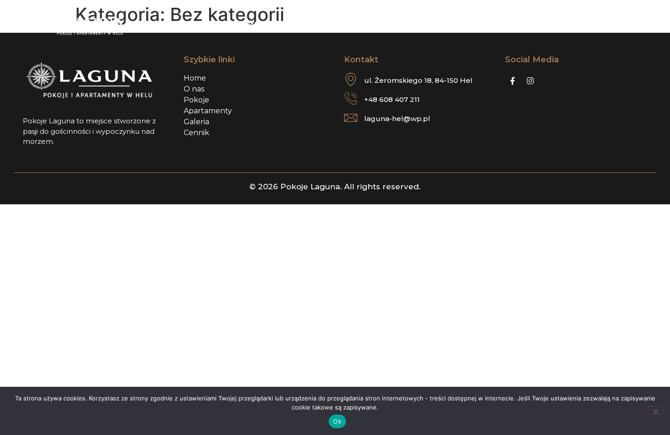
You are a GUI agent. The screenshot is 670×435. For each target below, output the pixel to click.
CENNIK (350, 24)
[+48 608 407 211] (350, 98)
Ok (337, 421)
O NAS (195, 24)
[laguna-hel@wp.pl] (350, 117)
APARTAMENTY (249, 24)
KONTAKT (508, 24)
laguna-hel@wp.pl (397, 118)
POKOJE (306, 24)
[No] (655, 410)
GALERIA (395, 24)
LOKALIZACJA (451, 24)
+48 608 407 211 (392, 99)
